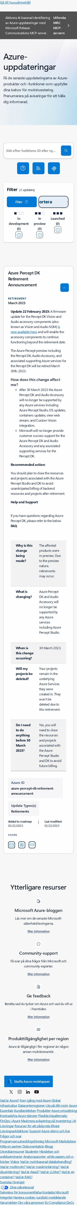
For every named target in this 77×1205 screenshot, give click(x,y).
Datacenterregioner (31, 1105)
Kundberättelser (25, 1110)
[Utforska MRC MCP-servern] (54, 168)
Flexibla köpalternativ (52, 1115)
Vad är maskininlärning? (42, 1166)
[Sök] (66, 150)
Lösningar (7, 1126)
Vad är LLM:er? (50, 1171)
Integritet (6, 1197)
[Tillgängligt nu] (57, 229)
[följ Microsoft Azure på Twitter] (11, 1091)
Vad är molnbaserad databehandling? (46, 1161)
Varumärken (8, 1202)
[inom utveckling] (19, 234)
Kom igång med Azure (35, 1100)
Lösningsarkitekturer (14, 1131)
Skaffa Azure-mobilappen (32, 1081)
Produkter (44, 1110)
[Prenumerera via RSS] (38, 168)
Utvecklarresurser (12, 1151)
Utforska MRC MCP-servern (59, 25)
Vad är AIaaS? (30, 1171)
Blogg (49, 1146)
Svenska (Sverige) (12, 1182)
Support (35, 1131)
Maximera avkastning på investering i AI (48, 1120)
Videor (14, 1161)
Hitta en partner (11, 1146)
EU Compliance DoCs (59, 1202)
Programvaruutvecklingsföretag (22, 1141)
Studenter (31, 1151)
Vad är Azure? (9, 1100)
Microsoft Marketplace (60, 1141)
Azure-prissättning (64, 1110)
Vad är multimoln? (12, 1166)
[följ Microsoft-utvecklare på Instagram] (19, 1091)
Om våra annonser (31, 1202)
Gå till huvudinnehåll (15, 2)
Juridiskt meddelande (51, 1197)
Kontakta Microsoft (55, 1192)
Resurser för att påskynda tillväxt (37, 1126)
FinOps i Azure (10, 1120)
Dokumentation (33, 1146)
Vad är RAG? (24, 1177)
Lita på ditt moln (57, 1105)
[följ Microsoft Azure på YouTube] (36, 1091)
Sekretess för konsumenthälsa (21, 1192)
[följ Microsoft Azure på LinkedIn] (28, 1091)
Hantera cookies (24, 1197)
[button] (23, 168)
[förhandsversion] (39, 234)
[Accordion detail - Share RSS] (21, 844)
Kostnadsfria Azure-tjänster (18, 1115)
